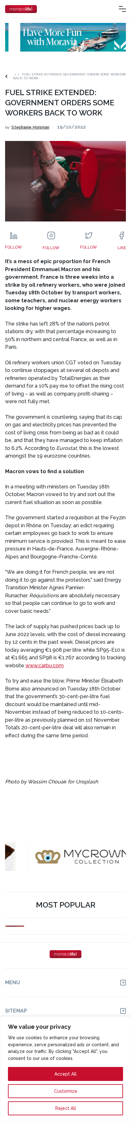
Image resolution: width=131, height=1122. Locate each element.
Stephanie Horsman (30, 127)
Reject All (65, 1108)
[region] (65, 1069)
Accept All (65, 1073)
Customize (65, 1091)
